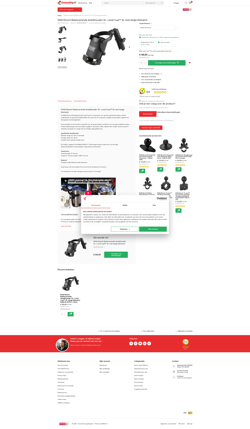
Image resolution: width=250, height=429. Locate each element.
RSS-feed (182, 424)
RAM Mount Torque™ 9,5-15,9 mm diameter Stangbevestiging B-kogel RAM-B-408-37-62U (182, 196)
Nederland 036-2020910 (184, 365)
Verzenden (61, 382)
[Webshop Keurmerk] (64, 423)
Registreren (103, 365)
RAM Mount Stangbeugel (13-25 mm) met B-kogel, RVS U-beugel (183, 156)
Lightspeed (89, 424)
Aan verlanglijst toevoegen (189, 63)
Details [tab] (125, 205)
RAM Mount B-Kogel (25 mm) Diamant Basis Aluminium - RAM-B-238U (147, 157)
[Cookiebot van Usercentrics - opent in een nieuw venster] (158, 198)
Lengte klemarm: (145, 23)
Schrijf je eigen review (150, 128)
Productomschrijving (64, 101)
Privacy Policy (62, 375)
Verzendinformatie (80, 101)
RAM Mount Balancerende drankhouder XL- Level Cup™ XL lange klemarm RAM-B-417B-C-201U (70, 298)
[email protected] (182, 371)
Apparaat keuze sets (141, 369)
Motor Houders (139, 379)
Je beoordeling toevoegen (97, 23)
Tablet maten (62, 399)
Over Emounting (63, 365)
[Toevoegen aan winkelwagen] (71, 314)
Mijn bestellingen (105, 369)
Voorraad (61, 389)
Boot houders (138, 386)
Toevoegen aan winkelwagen (116, 254)
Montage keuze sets (140, 372)
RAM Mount (65, 23)
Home (60, 15)
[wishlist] (186, 3)
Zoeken (161, 3)
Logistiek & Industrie (140, 389)
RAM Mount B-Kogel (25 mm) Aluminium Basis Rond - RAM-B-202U (165, 156)
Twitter (140, 343)
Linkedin (144, 343)
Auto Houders (138, 375)
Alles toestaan (153, 229)
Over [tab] (154, 205)
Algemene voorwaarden (65, 372)
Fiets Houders (138, 382)
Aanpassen (123, 229)
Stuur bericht (148, 114)
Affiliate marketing (64, 403)
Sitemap (189, 424)
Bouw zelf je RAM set (141, 365)
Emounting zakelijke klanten (66, 396)
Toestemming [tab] (95, 205)
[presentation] (129, 47)
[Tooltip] (161, 74)
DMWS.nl (104, 424)
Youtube (149, 343)
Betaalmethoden (63, 379)
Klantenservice (82, 3)
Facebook (131, 343)
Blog (90, 3)
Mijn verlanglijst (104, 372)
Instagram (136, 343)
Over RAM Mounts (63, 369)
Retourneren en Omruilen (66, 386)
